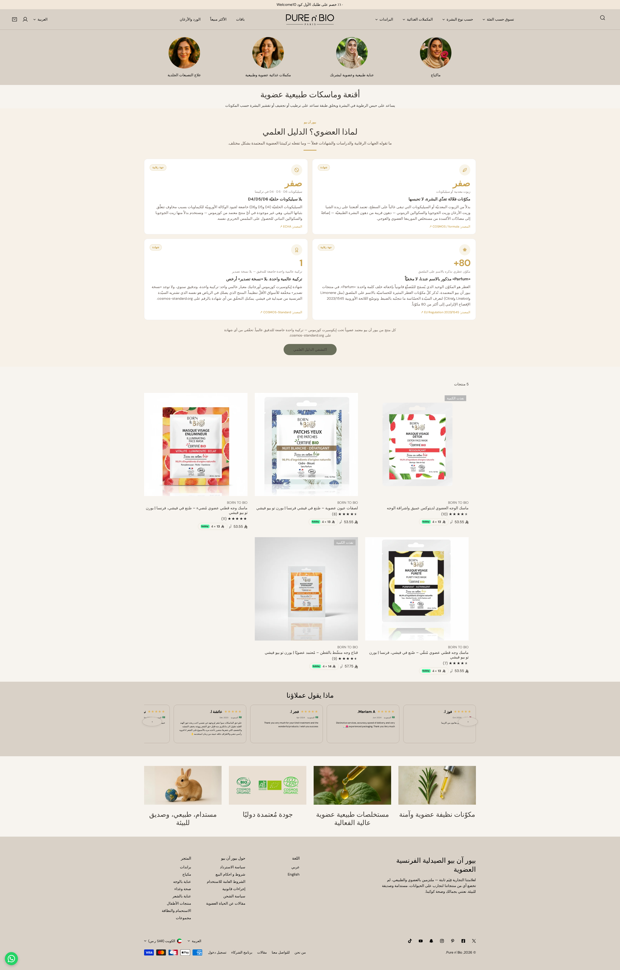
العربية (42, 19)
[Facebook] (463, 941)
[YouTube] (420, 941)
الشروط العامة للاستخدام (226, 881)
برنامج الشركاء (241, 952)
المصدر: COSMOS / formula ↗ (449, 227)
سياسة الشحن (234, 896)
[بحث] (602, 17)
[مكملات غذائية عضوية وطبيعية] (268, 53)
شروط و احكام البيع (230, 874)
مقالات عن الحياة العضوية (225, 903)
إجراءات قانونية (233, 888)
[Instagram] (442, 941)
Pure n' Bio (454, 952)
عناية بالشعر (181, 896)
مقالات (262, 952)
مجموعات (183, 918)
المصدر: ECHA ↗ (291, 227)
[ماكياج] (435, 53)
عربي (295, 867)
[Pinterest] (452, 941)
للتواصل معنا (281, 952)
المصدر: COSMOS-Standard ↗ (281, 312)
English (294, 874)
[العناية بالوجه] (352, 53)
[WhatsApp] (11, 958)
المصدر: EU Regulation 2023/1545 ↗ (445, 312)
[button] (14, 19)
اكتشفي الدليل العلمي (310, 349)
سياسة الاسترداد (232, 867)
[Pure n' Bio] (310, 19)
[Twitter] (474, 941)
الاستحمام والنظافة (176, 910)
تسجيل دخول (217, 952)
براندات (185, 867)
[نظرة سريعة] (374, 490)
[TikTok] (410, 941)
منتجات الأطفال (179, 903)
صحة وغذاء (182, 888)
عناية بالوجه (182, 881)
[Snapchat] (431, 941)
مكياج (186, 874)
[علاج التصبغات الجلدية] (184, 53)
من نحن (300, 952)
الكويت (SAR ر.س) (161, 941)
